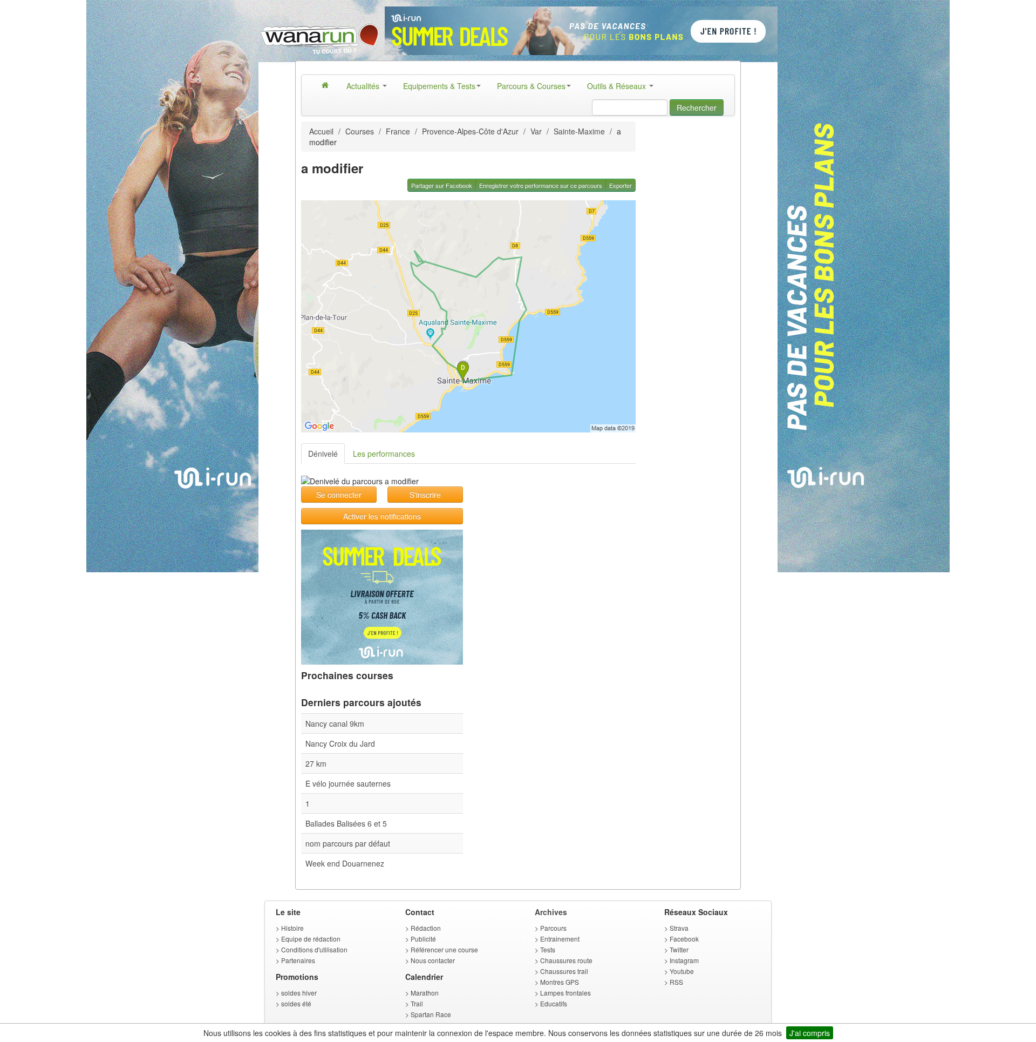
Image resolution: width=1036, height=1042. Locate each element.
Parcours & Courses (531, 85)
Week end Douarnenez (344, 863)
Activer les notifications (382, 516)
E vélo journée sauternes (348, 783)
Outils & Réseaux (617, 85)
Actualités (363, 85)
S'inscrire (425, 494)
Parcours (553, 927)
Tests (547, 949)
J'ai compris (809, 1032)
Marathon (425, 992)
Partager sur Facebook (441, 185)
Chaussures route (566, 960)
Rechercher (697, 107)
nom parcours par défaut (347, 843)
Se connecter (339, 494)
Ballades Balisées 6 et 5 (346, 823)
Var (536, 131)
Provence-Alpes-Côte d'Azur (470, 131)
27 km (315, 763)
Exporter (620, 185)
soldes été (296, 1003)
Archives (551, 911)
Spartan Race (431, 1014)
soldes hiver (299, 992)
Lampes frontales (565, 992)
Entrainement (560, 938)
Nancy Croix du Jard (340, 743)
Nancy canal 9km (334, 723)
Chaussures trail (564, 971)
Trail (417, 1003)
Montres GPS (559, 981)
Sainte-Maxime (579, 131)
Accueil (321, 131)
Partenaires (298, 960)
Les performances (384, 453)
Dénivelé (323, 453)
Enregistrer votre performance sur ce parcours (540, 185)
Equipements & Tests (439, 85)
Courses (359, 131)
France (398, 131)
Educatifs (553, 1003)
